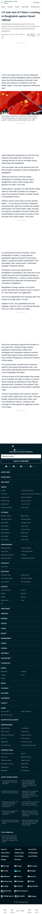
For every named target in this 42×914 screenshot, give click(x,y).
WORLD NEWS (6, 486)
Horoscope (4, 576)
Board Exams (25, 584)
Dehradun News (26, 529)
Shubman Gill (5, 507)
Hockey (3, 684)
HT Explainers (25, 780)
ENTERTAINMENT (6, 554)
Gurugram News (26, 532)
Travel (22, 610)
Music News (4, 561)
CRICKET (4, 496)
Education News (26, 591)
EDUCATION (5, 581)
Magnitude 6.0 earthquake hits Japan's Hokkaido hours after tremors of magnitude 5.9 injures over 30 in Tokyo (30, 804)
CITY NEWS (4, 522)
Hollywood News (26, 557)
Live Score (4, 503)
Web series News (6, 568)
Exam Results (5, 591)
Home (3, 7)
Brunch (23, 599)
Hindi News (24, 776)
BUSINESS (4, 628)
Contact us (18, 859)
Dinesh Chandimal (6, 517)
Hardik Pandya (5, 510)
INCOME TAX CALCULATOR (9, 729)
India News (25, 7)
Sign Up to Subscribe (21, 469)
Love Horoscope (6, 754)
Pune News (24, 546)
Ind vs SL (3, 748)
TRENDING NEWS (6, 734)
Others (3, 688)
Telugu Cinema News (7, 564)
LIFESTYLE (4, 596)
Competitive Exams (7, 588)
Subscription (5, 865)
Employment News (26, 588)
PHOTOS (4, 633)
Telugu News (5, 776)
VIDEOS (3, 638)
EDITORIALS (5, 663)
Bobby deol (4, 751)
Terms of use (32, 859)
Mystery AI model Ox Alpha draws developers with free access (10, 831)
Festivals (23, 603)
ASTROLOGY (5, 572)
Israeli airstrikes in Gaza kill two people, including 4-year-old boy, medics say (30, 813)
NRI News (4, 780)
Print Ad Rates (19, 865)
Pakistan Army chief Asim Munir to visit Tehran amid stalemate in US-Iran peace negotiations (30, 823)
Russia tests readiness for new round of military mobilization (10, 822)
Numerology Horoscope (28, 754)
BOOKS (3, 693)
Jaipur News (24, 535)
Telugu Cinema (25, 770)
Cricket (17, 7)
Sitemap (3, 869)
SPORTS (3, 677)
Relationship (4, 610)
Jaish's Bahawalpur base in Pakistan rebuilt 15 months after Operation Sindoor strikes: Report (30, 832)
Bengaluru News (6, 525)
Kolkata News (5, 539)
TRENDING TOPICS (7, 759)
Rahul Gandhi (5, 741)
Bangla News (25, 773)
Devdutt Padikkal (26, 507)
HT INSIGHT (5, 698)
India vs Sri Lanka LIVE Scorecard (31, 503)
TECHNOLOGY (5, 672)
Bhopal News (25, 525)
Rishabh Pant (5, 513)
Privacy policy (5, 862)
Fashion (3, 603)
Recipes (23, 606)
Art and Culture (5, 599)
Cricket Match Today (27, 500)
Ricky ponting (25, 748)
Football (23, 681)
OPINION (4, 658)
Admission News (6, 584)
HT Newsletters (33, 862)
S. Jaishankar (25, 737)
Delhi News (4, 532)
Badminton (4, 681)
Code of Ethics (32, 865)
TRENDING (4, 623)
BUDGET (3, 643)
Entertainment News (7, 773)
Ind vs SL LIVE (25, 513)
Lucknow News (25, 539)
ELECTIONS (4, 703)
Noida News (24, 542)
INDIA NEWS (5, 491)
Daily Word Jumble (7, 724)
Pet (2, 613)
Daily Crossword (26, 721)
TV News (23, 564)
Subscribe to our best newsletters (21, 459)
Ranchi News (5, 549)
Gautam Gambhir (26, 744)
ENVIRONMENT (6, 648)
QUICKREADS (5, 707)
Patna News (4, 546)
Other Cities (24, 549)
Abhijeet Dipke (5, 737)
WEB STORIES (5, 618)
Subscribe (36, 2)
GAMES (3, 717)
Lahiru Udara (25, 517)
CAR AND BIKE (5, 668)
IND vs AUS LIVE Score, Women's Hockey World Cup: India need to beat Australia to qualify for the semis (10, 848)
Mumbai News (5, 542)
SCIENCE (4, 653)
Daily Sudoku (5, 721)
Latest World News (9, 786)
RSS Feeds (18, 869)
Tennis (23, 684)
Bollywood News (6, 557)
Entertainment (35, 7)
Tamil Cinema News (27, 561)
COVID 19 (4, 712)
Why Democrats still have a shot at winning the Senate (10, 801)
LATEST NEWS (5, 482)
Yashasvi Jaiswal (26, 510)
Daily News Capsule (8, 464)
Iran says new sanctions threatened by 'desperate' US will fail (10, 791)
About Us (4, 859)
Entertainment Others (27, 568)
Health (3, 606)
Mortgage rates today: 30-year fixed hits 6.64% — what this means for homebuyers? (10, 814)
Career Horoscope (26, 751)
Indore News (5, 535)
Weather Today (19, 862)
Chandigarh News (6, 529)
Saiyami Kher (25, 741)
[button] (2, 2)
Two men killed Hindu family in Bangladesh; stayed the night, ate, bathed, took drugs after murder (29, 793)
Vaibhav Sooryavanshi (7, 744)
